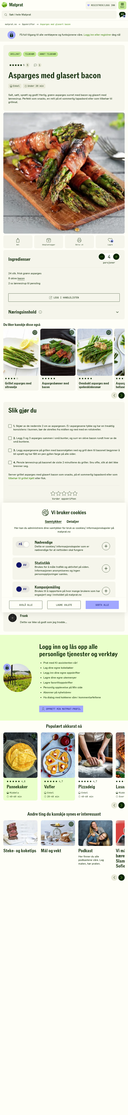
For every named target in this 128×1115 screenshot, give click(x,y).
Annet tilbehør (48, 54)
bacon (21, 278)
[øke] (116, 257)
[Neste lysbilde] (121, 395)
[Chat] (122, 15)
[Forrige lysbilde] (114, 395)
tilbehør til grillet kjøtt (21, 478)
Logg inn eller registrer (97, 35)
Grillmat (15, 54)
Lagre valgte (64, 604)
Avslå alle (25, 604)
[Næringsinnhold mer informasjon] (40, 312)
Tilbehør (29, 54)
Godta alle (102, 604)
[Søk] (5, 14)
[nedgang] (102, 257)
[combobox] (60, 14)
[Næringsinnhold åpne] (64, 312)
